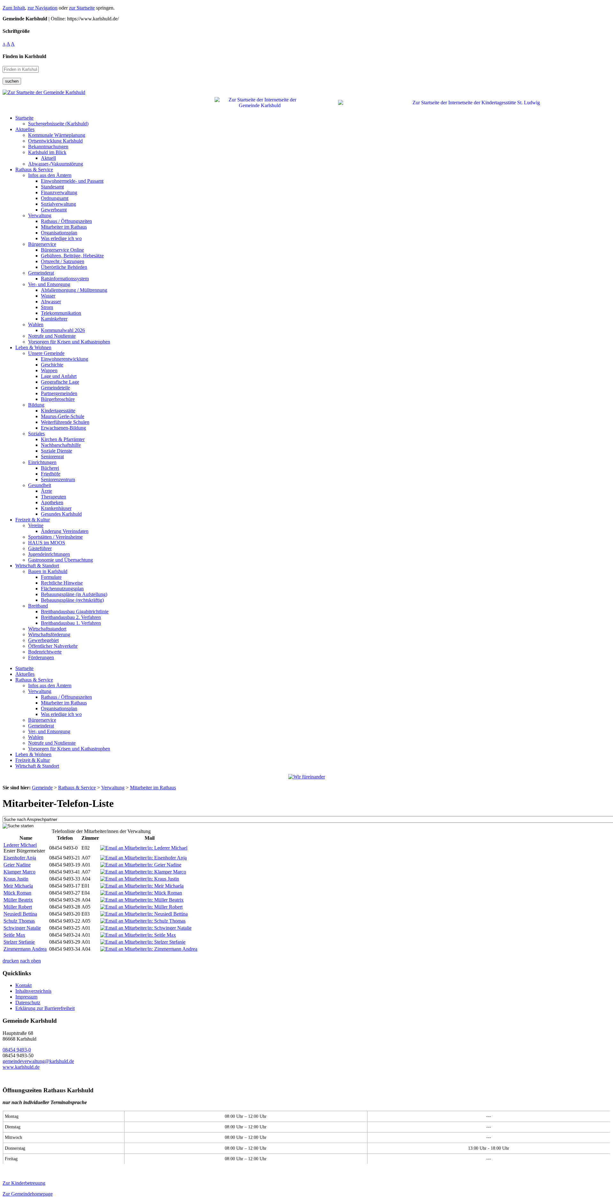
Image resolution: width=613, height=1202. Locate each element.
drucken (11, 960)
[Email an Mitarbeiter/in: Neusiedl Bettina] (144, 914)
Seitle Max (14, 935)
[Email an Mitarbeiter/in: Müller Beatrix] (142, 900)
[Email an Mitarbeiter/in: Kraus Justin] (139, 878)
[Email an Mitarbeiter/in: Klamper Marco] (143, 871)
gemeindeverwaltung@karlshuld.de (38, 1061)
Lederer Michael (20, 845)
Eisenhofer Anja (20, 857)
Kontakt (23, 985)
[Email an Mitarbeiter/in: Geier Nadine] (140, 864)
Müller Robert (18, 907)
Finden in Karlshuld (24, 56)
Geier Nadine (17, 864)
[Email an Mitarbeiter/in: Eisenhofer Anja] (143, 857)
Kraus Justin (16, 878)
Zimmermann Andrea (25, 949)
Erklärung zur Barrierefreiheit (45, 1008)
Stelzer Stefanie (19, 942)
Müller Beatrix (18, 900)
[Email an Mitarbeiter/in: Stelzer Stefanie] (142, 942)
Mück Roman (17, 893)
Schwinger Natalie (22, 928)
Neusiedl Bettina (20, 914)
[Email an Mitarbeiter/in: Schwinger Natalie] (146, 928)
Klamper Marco (19, 871)
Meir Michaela (18, 886)
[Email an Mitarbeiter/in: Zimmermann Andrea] (148, 949)
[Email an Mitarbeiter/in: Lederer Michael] (143, 848)
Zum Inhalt (14, 8)
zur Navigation (42, 8)
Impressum (26, 996)
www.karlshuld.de (21, 1067)
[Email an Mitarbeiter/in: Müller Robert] (141, 907)
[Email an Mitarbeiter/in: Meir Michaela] (142, 886)
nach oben (30, 960)
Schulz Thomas (19, 921)
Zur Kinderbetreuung (24, 1183)
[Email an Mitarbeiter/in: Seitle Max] (138, 935)
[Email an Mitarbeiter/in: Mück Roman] (141, 893)
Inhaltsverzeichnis (33, 991)
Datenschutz (27, 1002)
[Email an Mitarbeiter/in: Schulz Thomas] (142, 921)
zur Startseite (82, 8)
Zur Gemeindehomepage (28, 1194)
